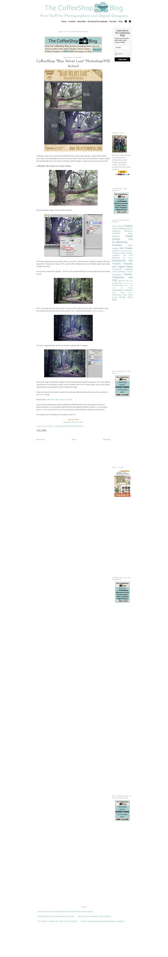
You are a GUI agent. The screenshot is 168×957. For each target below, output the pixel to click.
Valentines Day (123, 281)
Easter (130, 245)
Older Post (106, 439)
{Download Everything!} (97, 21)
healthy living (117, 283)
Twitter (81, 422)
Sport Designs (128, 258)
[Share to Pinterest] (46, 430)
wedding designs (126, 292)
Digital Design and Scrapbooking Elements (103, 921)
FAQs (120, 21)
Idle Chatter (126, 248)
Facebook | (67, 422)
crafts (131, 281)
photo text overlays (122, 288)
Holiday (115, 248)
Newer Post (40, 439)
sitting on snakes (97, 311)
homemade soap (127, 283)
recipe (114, 292)
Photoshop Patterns (119, 253)
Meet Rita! (81, 21)
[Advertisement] (122, 98)
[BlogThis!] (39, 430)
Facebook (42, 394)
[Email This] (37, 430)
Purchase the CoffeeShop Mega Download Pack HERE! (65, 911)
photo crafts (128, 285)
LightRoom (116, 251)
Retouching (116, 258)
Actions (48, 426)
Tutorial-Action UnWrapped (122, 269)
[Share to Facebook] (44, 430)
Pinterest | (74, 422)
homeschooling (117, 285)
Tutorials (112, 21)
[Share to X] (41, 430)
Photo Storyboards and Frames (94, 916)
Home (63, 21)
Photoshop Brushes (126, 251)
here (96, 407)
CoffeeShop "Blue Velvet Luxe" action (59, 399)
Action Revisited (118, 226)
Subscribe (122, 59)
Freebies (72, 21)
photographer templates (122, 290)
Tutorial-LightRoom (118, 271)
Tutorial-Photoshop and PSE (68, 426)
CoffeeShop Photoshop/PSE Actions (56, 916)
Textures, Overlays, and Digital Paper (57, 921)
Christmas (128, 231)
